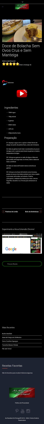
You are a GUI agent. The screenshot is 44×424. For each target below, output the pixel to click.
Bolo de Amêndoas (32, 212)
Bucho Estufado (7, 333)
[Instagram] (28, 411)
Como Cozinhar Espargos (10, 341)
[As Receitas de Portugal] (22, 6)
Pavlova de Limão (11, 212)
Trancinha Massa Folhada (10, 345)
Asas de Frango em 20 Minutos (11, 337)
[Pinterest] (17, 411)
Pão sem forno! (7, 349)
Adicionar (11, 82)
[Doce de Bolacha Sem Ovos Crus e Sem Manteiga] (22, 31)
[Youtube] (22, 411)
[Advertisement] (22, 69)
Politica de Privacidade (22, 403)
